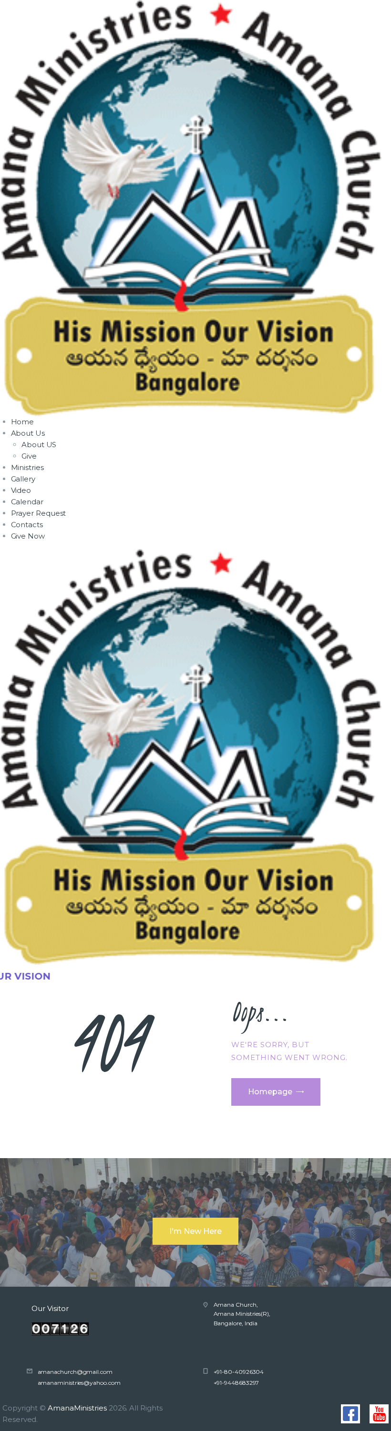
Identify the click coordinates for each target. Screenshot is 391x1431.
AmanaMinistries (77, 1407)
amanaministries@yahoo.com (79, 1382)
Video (21, 490)
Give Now (28, 535)
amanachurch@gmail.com (75, 1371)
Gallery (23, 478)
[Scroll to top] (374, 1416)
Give (29, 455)
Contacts (27, 524)
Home (22, 421)
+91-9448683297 (236, 1382)
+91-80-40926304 (239, 1371)
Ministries (27, 467)
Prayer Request (38, 513)
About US (38, 444)
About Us (28, 433)
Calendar (27, 501)
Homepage (270, 1091)
